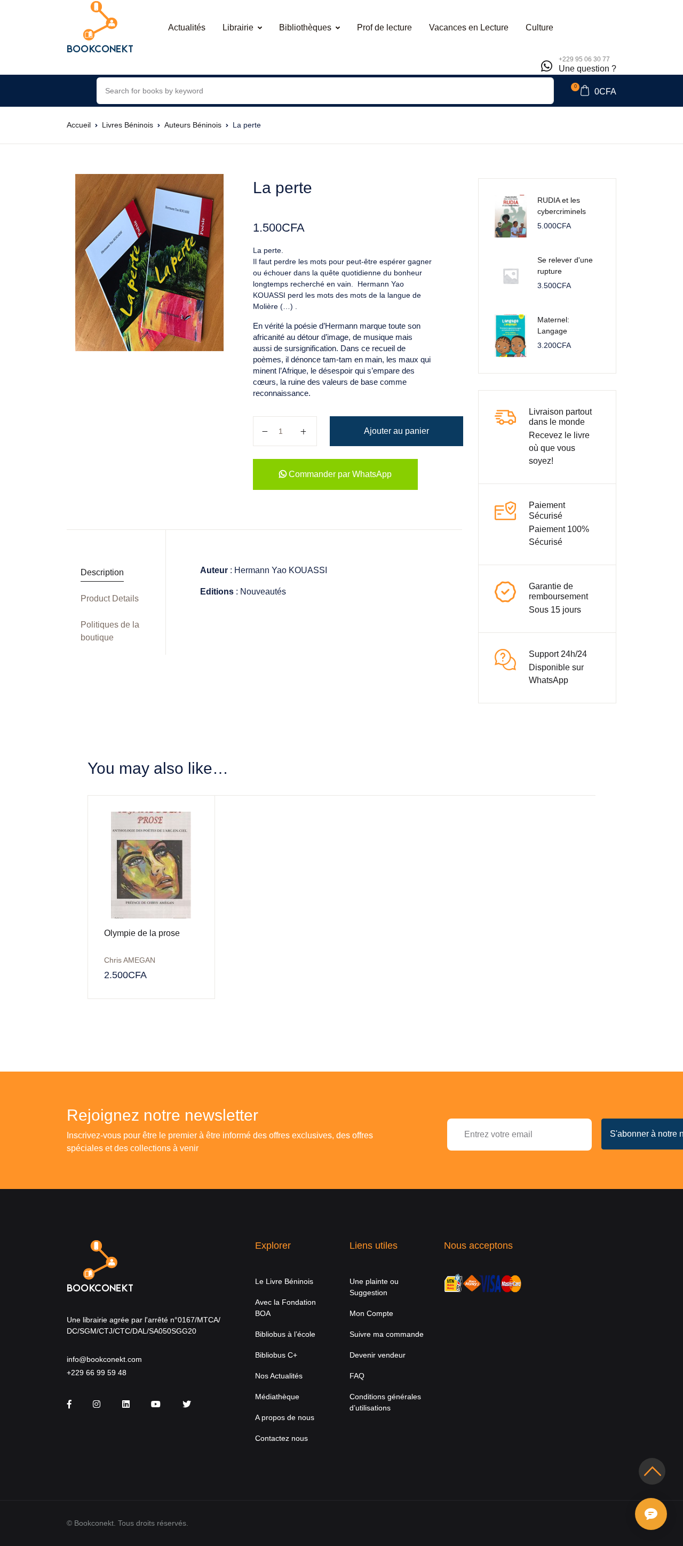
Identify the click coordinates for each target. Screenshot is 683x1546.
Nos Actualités (279, 1375)
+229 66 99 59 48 (96, 1372)
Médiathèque (277, 1396)
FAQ (357, 1375)
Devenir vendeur (378, 1355)
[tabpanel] (149, 262)
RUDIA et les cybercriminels (561, 206)
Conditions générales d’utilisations (385, 1402)
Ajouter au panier (396, 430)
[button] (593, 90)
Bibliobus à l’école (285, 1334)
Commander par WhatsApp (339, 474)
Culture (539, 27)
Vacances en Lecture (469, 27)
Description (102, 572)
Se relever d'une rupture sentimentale (565, 271)
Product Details (110, 598)
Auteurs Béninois (192, 125)
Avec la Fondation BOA (285, 1308)
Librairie (238, 27)
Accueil (79, 125)
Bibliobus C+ (276, 1355)
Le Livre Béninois (284, 1281)
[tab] (112, 573)
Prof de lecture (384, 27)
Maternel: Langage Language (554, 330)
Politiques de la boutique (110, 631)
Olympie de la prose (142, 933)
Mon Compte (371, 1313)
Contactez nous (281, 1438)
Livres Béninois (127, 125)
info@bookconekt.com (104, 1359)
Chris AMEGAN (129, 960)
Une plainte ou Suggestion (374, 1287)
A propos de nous (284, 1417)
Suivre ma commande (387, 1334)
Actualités (186, 27)
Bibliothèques (305, 27)
